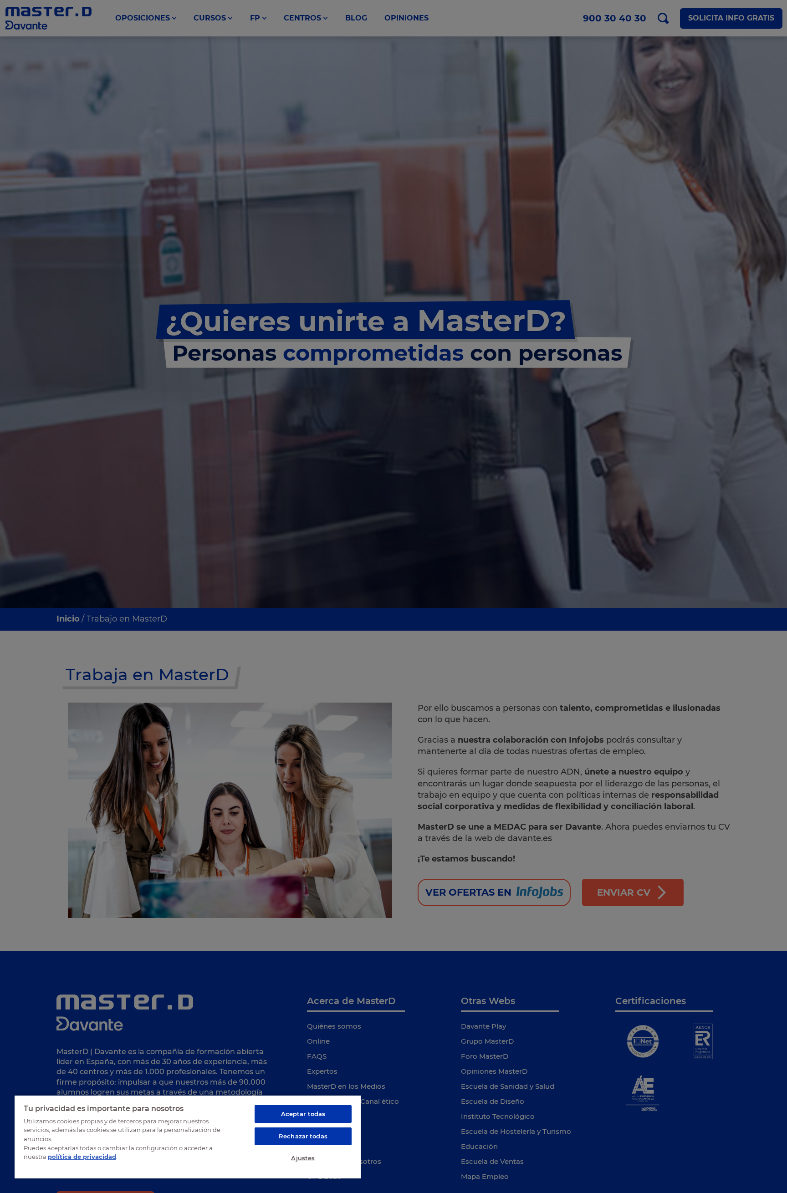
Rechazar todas (303, 1136)
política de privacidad (82, 1156)
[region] (188, 1136)
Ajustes (303, 1158)
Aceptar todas (303, 1113)
